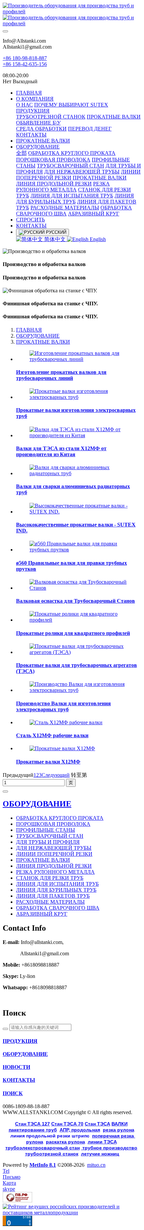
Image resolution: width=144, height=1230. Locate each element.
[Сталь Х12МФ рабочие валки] (65, 722)
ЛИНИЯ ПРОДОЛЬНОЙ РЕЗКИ (54, 866)
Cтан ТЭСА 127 (32, 1123)
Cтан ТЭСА (97, 1123)
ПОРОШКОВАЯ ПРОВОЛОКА (53, 824)
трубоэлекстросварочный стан (42, 1147)
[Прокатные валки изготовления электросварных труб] (78, 397)
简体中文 (55, 239)
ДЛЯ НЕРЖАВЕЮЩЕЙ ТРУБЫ (53, 848)
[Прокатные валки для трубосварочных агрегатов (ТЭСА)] (78, 652)
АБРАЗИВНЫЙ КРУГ (41, 914)
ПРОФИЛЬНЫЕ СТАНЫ (45, 830)
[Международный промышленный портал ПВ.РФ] (17, 1200)
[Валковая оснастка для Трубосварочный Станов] (78, 588)
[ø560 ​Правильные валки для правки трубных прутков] (78, 549)
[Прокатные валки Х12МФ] (62, 748)
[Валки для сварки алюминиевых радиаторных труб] (78, 473)
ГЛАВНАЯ (29, 93)
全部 (21, 153)
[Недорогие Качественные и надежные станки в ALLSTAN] (72, 15)
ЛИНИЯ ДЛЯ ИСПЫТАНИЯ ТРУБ (57, 884)
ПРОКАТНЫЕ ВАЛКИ (43, 342)
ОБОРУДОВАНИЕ (38, 336)
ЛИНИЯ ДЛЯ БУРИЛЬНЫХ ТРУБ (56, 890)
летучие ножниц (100, 1153)
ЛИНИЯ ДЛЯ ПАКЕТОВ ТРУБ (53, 896)
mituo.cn (96, 1165)
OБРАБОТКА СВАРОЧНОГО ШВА (57, 908)
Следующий (56, 775)
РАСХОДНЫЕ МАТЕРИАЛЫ (50, 902)
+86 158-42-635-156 (25, 64)
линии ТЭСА (102, 1141)
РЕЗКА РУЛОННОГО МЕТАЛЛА (55, 872)
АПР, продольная (80, 1129)
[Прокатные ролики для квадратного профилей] (78, 620)
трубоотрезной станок (51, 1153)
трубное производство (109, 1147)
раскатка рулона (65, 1141)
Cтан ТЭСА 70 (67, 1123)
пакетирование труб (33, 1129)
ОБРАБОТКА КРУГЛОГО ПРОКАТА (59, 818)
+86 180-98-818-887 (25, 58)
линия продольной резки (49, 1135)
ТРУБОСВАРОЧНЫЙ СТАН (49, 836)
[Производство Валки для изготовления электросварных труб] (78, 690)
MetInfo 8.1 (42, 1165)
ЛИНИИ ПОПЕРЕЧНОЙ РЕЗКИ (54, 854)
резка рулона (118, 1129)
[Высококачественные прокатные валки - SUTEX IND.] (78, 511)
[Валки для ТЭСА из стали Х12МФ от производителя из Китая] (78, 435)
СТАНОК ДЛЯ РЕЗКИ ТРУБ (49, 878)
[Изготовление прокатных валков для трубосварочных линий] (78, 359)
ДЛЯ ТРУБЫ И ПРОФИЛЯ (48, 842)
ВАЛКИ (120, 1123)
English (97, 239)
